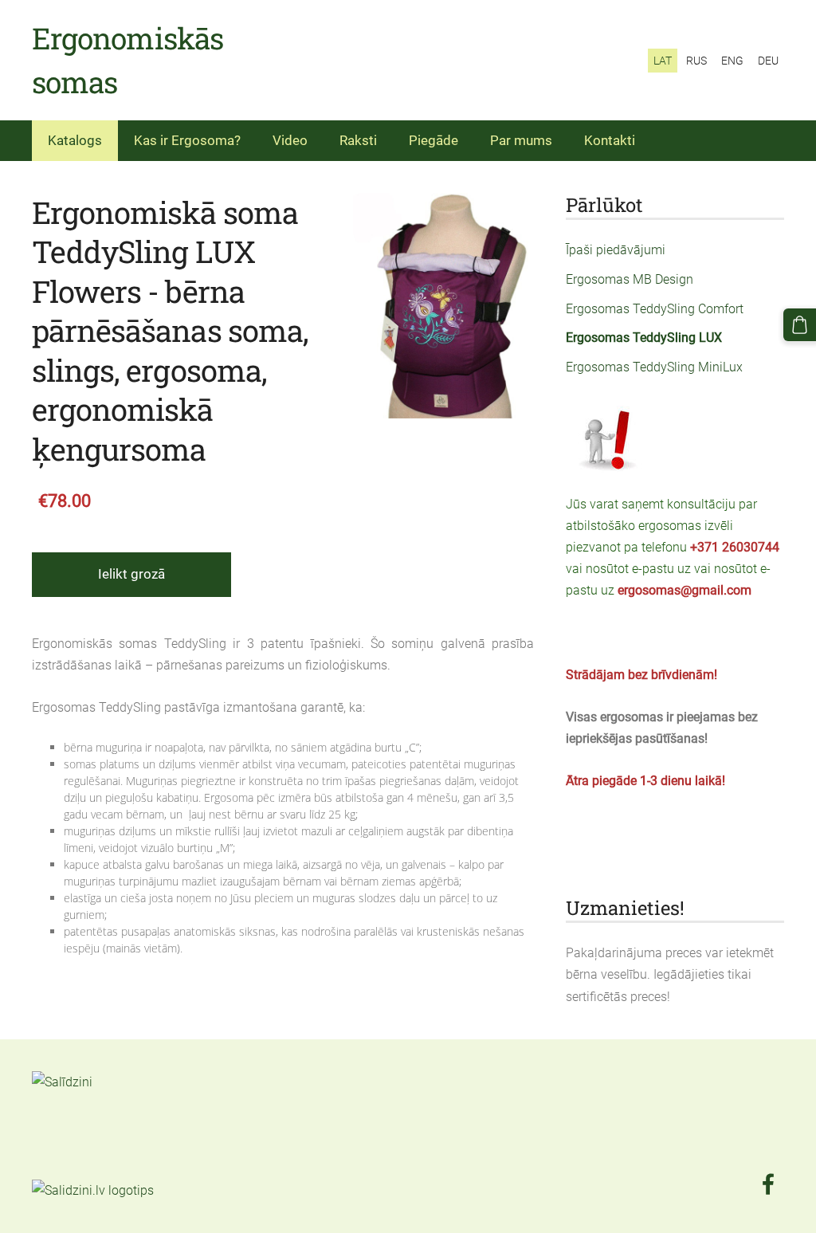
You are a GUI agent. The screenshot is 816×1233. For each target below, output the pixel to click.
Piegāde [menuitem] (433, 140)
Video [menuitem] (290, 140)
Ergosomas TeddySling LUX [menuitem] (644, 337)
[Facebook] (768, 1184)
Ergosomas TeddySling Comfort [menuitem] (654, 308)
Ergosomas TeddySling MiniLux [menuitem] (654, 367)
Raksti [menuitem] (358, 140)
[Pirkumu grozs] (799, 324)
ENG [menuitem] (732, 60)
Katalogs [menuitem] (75, 140)
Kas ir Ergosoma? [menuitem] (187, 140)
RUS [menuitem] (696, 60)
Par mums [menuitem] (521, 140)
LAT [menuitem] (662, 60)
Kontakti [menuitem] (609, 140)
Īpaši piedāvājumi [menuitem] (615, 249)
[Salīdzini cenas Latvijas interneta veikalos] (67, 1168)
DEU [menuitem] (768, 60)
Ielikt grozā (131, 574)
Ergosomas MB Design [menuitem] (629, 279)
